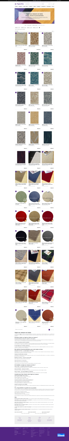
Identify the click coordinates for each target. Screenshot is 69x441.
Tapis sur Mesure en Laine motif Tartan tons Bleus (47, 263)
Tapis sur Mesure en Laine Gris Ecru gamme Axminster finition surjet (21, 263)
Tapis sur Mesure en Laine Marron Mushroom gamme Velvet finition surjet (20, 184)
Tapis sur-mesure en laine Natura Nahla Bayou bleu (47, 125)
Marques (38, 6)
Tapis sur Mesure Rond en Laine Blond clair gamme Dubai (47, 204)
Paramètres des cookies (33, 435)
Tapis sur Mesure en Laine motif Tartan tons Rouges (47, 303)
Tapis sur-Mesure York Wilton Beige (21, 302)
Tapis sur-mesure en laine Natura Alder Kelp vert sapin (34, 65)
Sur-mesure (48, 6)
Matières (20, 6)
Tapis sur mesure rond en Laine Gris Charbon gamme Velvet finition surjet (47, 244)
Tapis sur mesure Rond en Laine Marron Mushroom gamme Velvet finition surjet (34, 224)
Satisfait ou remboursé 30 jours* (39, 420)
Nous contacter (32, 430)
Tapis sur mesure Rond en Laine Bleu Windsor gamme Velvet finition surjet (34, 204)
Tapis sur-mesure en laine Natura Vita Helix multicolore (20, 144)
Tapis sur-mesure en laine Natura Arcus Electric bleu (47, 65)
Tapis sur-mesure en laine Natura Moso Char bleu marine (47, 105)
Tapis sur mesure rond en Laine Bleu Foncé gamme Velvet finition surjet (20, 244)
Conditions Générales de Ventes (34, 432)
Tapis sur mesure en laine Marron (46, 411)
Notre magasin (59, 0)
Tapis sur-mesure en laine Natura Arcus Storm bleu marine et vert (20, 85)
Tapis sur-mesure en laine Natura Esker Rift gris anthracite (20, 105)
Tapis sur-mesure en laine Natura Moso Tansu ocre (34, 105)
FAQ (39, 434)
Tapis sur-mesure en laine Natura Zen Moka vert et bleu (47, 144)
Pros (53, 6)
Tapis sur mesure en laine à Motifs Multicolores (41, 413)
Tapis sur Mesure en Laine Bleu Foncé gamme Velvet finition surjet (34, 263)
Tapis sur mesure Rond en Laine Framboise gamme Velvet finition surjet (47, 224)
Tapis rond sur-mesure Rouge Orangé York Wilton (46, 322)
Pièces (16, 6)
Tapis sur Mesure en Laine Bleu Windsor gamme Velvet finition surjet (34, 184)
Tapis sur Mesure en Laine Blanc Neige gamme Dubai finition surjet (34, 164)
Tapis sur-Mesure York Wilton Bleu (34, 322)
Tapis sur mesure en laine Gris (18, 412)
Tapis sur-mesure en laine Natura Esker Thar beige (47, 85)
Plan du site (32, 434)
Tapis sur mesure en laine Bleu (45, 412)
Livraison (32, 431)
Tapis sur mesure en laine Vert (32, 412)
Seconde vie (43, 6)
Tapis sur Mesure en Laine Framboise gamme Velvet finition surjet (47, 184)
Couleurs (30, 6)
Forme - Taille (25, 6)
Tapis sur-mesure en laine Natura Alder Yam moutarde (34, 45)
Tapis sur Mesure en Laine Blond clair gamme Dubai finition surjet (47, 164)
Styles (35, 6)
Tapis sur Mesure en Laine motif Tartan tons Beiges (20, 283)
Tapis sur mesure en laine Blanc (32, 411)
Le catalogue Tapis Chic (41, 432)
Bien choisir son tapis (41, 430)
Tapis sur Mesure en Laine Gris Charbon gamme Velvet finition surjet (34, 283)
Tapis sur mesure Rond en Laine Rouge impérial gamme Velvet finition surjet (20, 224)
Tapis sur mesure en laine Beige (18, 411)
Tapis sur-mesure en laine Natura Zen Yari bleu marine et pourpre (20, 164)
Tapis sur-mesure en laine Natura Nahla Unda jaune (34, 125)
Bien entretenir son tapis (42, 431)
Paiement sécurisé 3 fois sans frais (30, 420)
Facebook (48, 431)
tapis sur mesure (24, 395)
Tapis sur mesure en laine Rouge (25, 413)
